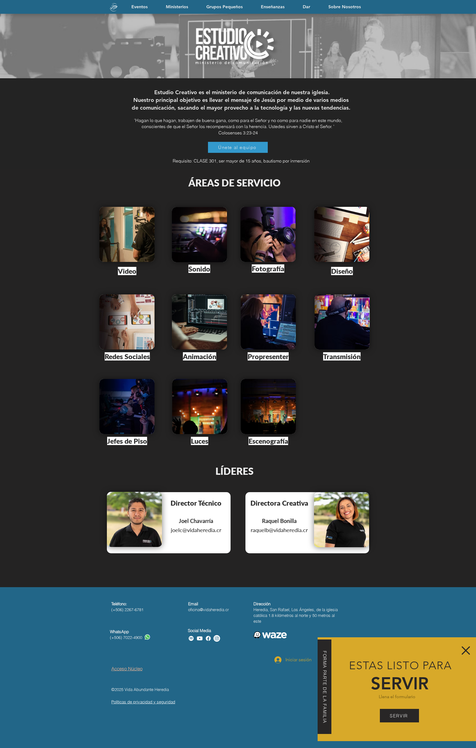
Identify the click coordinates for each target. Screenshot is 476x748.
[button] (466, 650)
